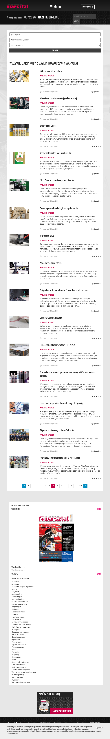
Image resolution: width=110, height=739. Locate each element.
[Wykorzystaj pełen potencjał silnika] (22, 158)
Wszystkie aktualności (20, 578)
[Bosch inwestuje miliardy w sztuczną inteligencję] (22, 408)
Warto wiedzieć (17, 677)
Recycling (15, 654)
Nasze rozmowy (18, 634)
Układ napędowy (18, 675)
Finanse (15, 614)
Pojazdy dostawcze (19, 644)
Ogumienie (16, 639)
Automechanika (17, 599)
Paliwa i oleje (16, 642)
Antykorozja (16, 591)
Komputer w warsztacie (20, 622)
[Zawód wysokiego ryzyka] (22, 268)
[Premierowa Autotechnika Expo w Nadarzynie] (22, 462)
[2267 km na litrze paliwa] (22, 76)
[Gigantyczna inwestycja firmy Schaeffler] (22, 435)
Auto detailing (17, 594)
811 (80, 486)
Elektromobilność (18, 612)
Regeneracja (16, 657)
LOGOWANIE (87, 7)
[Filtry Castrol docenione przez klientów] (22, 185)
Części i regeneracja (19, 604)
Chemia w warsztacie (20, 602)
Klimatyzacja (16, 619)
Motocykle (15, 629)
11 (71, 486)
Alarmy (14, 589)
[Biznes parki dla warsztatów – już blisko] (22, 350)
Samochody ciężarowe (20, 662)
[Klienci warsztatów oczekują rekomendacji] (22, 103)
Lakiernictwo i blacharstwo (22, 624)
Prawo (14, 649)
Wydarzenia (16, 680)
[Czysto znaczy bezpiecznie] (22, 322)
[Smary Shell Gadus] (22, 130)
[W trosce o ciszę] (22, 240)
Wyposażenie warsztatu (21, 682)
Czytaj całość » (96, 92)
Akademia (15, 581)
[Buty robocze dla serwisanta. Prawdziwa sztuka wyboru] (22, 295)
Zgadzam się (99, 728)
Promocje (15, 652)
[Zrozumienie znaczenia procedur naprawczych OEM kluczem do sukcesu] (22, 377)
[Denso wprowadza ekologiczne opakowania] (22, 213)
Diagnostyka (16, 606)
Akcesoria (15, 584)
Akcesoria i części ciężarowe (23, 586)
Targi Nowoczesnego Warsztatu (24, 672)
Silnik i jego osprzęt (19, 667)
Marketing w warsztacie (21, 627)
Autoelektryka (17, 596)
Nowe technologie (18, 637)
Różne (14, 659)
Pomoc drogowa (18, 647)
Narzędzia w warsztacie (21, 632)
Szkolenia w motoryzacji (21, 669)
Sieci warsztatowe (18, 664)
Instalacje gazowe (18, 617)
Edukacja (15, 609)
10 (66, 486)
